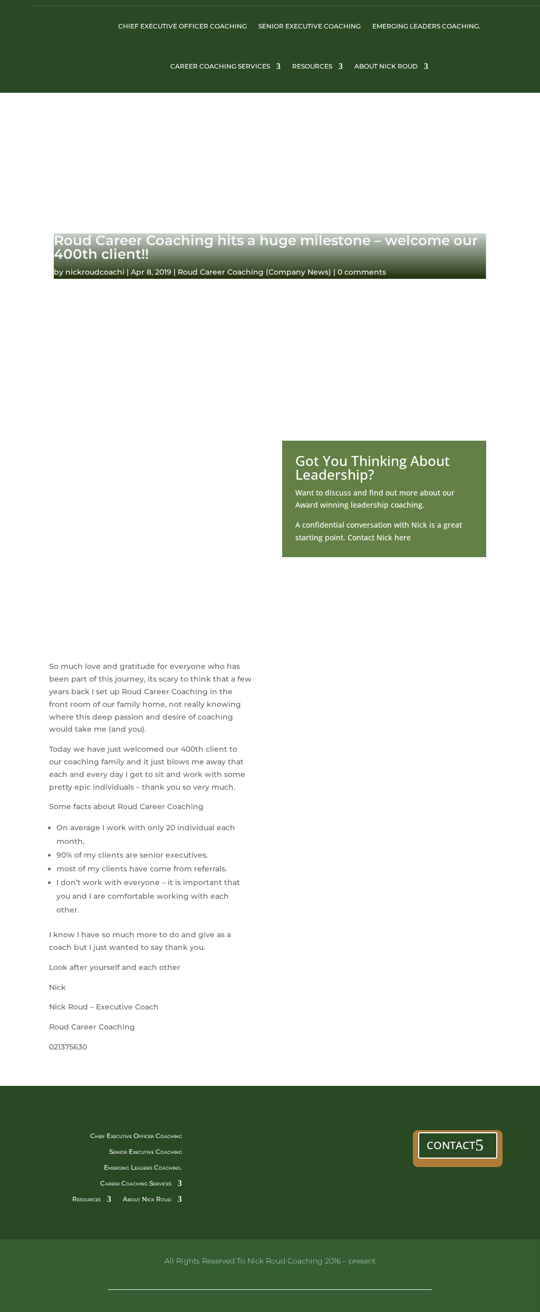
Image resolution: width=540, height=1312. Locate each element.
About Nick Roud (386, 66)
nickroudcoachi (94, 272)
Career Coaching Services (220, 66)
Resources (312, 66)
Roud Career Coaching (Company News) (254, 272)
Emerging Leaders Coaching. (426, 26)
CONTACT (451, 1145)
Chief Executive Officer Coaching (182, 26)
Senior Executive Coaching (309, 26)
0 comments (362, 272)
